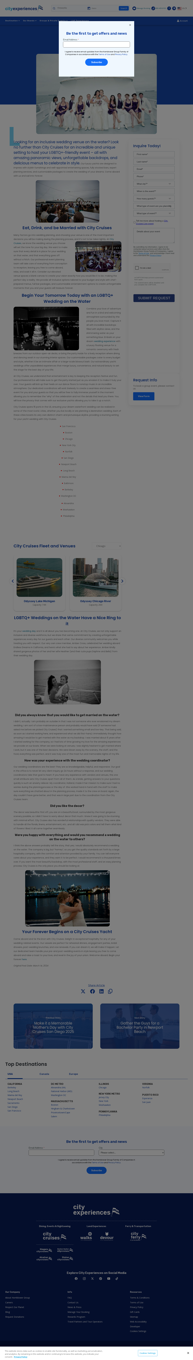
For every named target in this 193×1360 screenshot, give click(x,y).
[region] (96, 1353)
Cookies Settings (148, 1353)
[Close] (188, 1353)
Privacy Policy (20, 1356)
